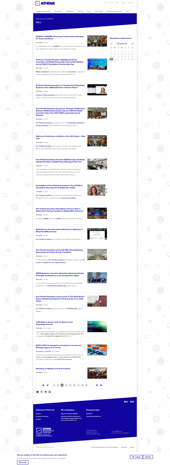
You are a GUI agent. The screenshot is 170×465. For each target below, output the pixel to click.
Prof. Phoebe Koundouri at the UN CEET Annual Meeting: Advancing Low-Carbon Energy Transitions (59, 251)
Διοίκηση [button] (38, 413)
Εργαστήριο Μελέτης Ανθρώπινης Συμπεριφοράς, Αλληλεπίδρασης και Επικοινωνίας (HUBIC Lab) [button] (71, 418)
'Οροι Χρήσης (124, 447)
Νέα (38, 22)
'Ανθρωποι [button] (69, 11)
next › (97, 385)
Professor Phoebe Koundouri (45, 95)
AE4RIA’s (46, 218)
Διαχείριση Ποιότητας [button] (42, 416)
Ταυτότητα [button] (58, 11)
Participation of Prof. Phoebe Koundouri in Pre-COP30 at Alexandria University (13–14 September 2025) (59, 186)
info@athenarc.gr (118, 431)
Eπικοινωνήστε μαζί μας (91, 430)
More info (22, 462)
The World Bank (72, 308)
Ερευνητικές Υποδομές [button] (114, 11)
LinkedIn (49, 391)
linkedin (107, 3)
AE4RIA (56, 46)
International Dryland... (68, 198)
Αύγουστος (122, 43)
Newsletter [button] (89, 413)
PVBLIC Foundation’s (42, 72)
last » (101, 385)
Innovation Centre (45, 3)
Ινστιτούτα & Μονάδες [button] (43, 11)
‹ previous (47, 385)
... (76, 286)
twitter (109, 3)
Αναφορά (132, 447)
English (117, 2)
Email (37, 391)
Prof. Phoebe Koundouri (43, 123)
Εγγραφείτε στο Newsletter (92, 432)
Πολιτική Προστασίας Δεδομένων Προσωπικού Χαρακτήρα (104, 447)
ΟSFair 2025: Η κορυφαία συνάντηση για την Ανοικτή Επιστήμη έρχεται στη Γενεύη (58, 346)
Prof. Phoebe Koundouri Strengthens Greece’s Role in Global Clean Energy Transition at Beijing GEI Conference (59, 210)
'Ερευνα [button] (80, 11)
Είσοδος (123, 2)
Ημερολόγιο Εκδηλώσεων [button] (93, 416)
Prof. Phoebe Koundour (43, 146)
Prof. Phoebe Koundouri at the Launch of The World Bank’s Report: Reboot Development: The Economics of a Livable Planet (60, 299)
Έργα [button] (89, 11)
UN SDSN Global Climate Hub (57, 286)
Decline (148, 457)
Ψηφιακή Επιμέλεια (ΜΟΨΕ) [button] (69, 413)
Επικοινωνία (131, 2)
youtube (113, 3)
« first (43, 385)
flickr (111, 3)
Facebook (41, 391)
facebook (105, 3)
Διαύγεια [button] (38, 419)
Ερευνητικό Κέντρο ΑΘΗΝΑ (44, 19)
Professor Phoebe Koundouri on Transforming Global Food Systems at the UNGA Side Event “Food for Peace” (60, 86)
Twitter (45, 391)
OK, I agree (136, 457)
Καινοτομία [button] (98, 11)
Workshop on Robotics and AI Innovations (53, 369)
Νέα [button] (127, 11)
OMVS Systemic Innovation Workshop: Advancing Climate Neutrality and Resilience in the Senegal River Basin (60, 274)
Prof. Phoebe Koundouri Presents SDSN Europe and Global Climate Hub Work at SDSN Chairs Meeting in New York (60, 161)
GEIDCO (58, 218)
